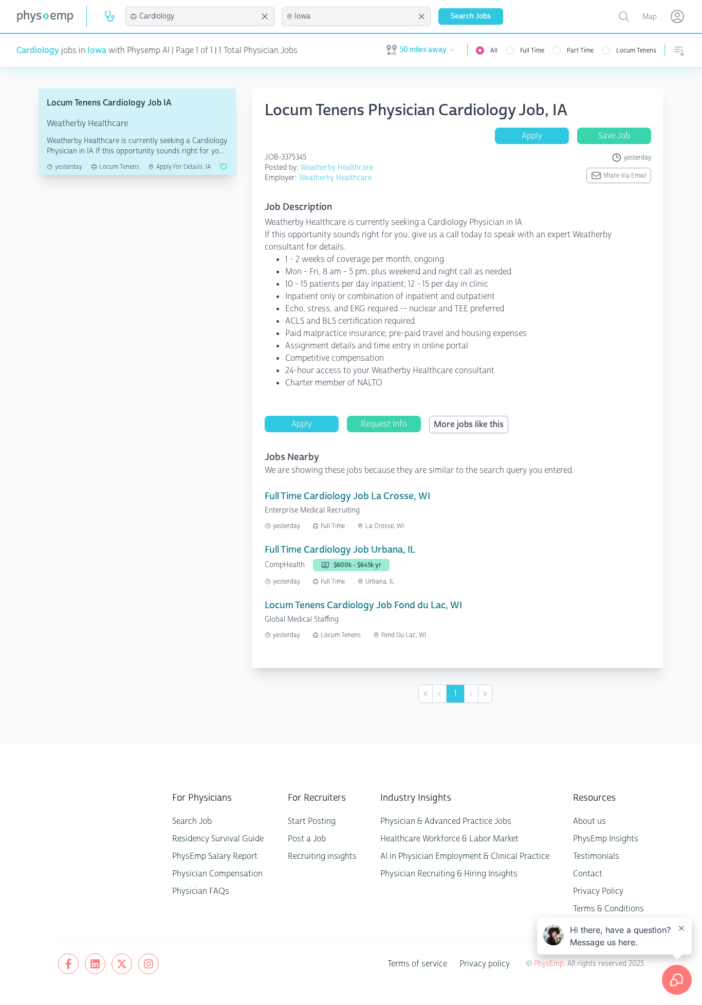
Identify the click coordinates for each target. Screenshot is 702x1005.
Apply (532, 135)
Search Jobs (471, 16)
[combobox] (198, 16)
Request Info (384, 423)
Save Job (614, 135)
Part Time (580, 50)
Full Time (532, 50)
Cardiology (37, 50)
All (493, 50)
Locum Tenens (636, 50)
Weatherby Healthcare (337, 167)
